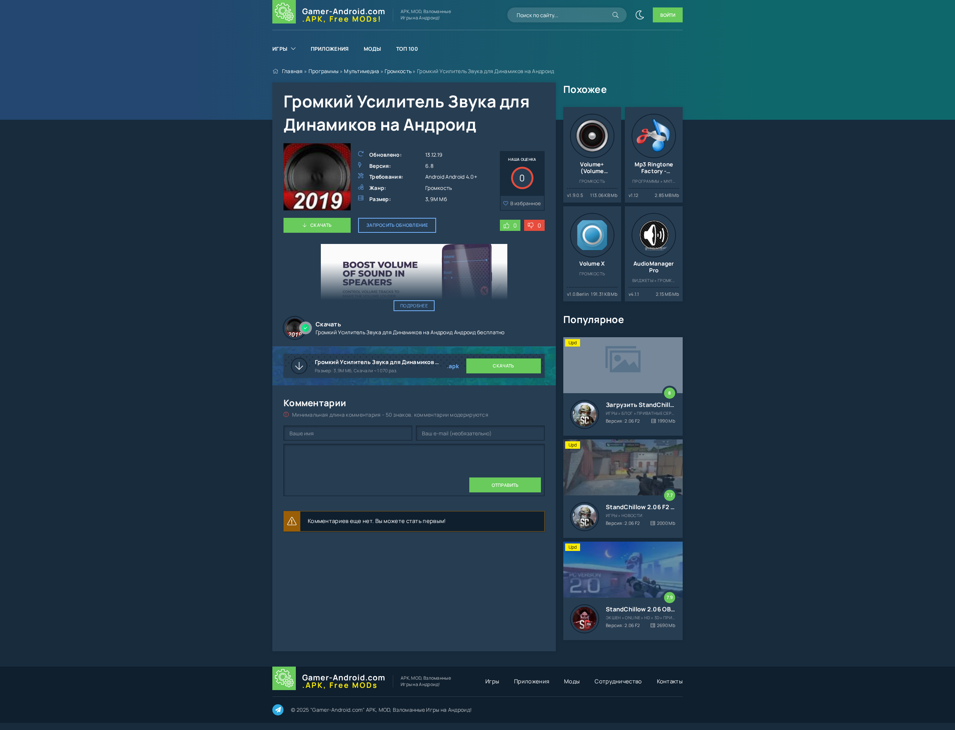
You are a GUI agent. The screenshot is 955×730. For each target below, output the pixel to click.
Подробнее (414, 306)
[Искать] (615, 14)
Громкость (398, 71)
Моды (372, 48)
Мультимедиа (361, 71)
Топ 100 (407, 48)
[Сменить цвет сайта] (639, 15)
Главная (292, 71)
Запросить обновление (397, 225)
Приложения (330, 48)
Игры (279, 48)
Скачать (321, 225)
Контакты (670, 681)
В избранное (525, 203)
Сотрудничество (618, 681)
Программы (324, 71)
